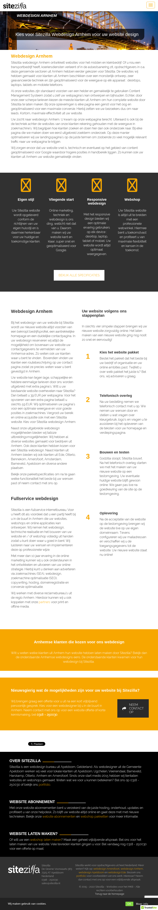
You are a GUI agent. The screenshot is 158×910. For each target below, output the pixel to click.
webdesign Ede (117, 872)
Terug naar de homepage (109, 893)
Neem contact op (136, 708)
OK (129, 903)
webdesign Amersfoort (106, 868)
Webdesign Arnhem (31, 56)
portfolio (44, 784)
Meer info (142, 903)
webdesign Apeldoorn (91, 872)
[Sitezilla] (14, 5)
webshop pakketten (94, 816)
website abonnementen (59, 816)
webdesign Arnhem (132, 868)
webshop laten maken (45, 840)
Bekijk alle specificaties (79, 275)
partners (44, 602)
